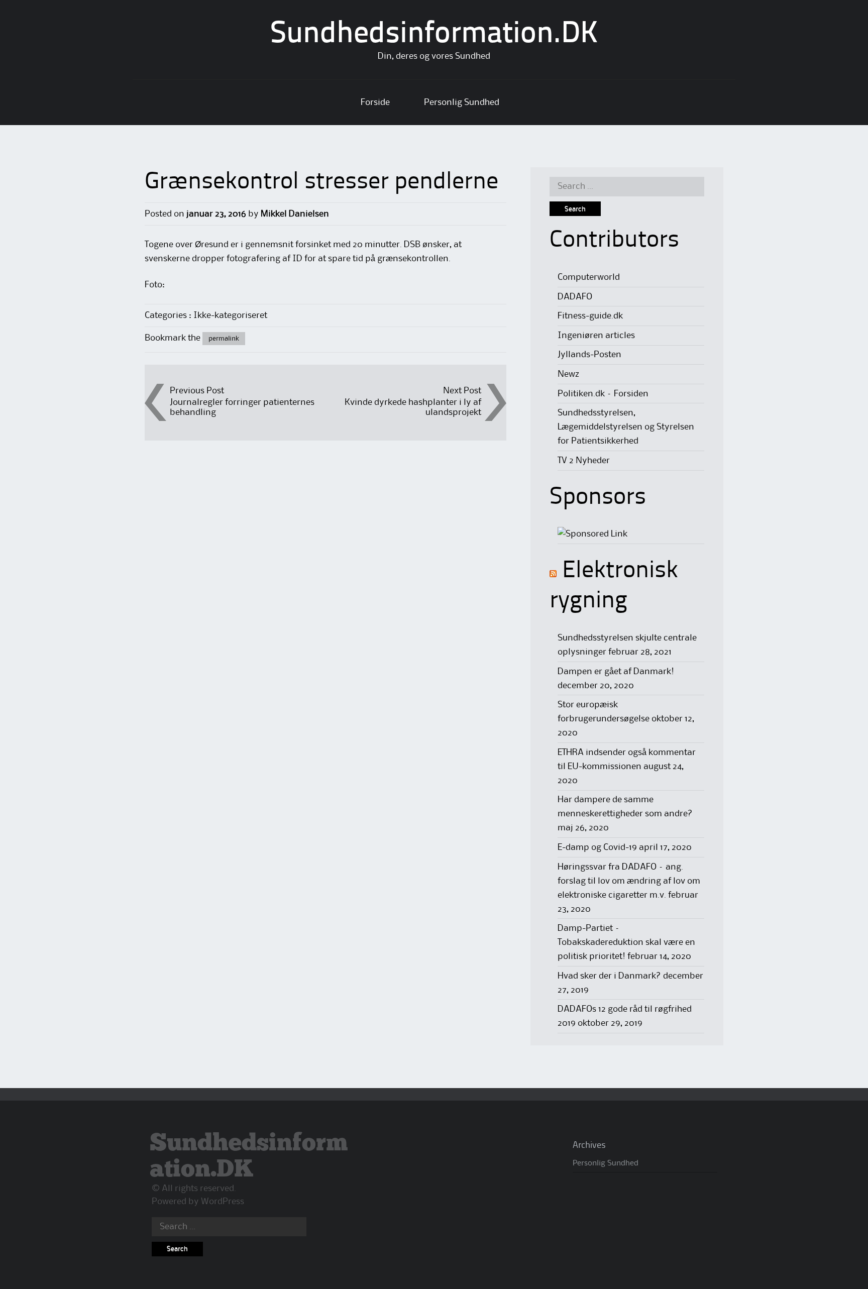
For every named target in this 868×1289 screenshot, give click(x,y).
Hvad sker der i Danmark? (609, 976)
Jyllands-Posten (589, 355)
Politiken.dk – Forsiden (603, 394)
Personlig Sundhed (461, 102)
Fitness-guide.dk (590, 316)
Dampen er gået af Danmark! (616, 672)
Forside (375, 102)
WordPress (222, 1202)
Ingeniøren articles (596, 336)
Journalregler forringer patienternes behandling (242, 407)
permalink (223, 339)
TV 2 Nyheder (584, 461)
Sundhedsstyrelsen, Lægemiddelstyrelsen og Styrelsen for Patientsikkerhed (626, 427)
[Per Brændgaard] (592, 534)
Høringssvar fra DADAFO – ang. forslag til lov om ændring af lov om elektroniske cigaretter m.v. (629, 881)
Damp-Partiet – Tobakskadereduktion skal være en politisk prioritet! (626, 942)
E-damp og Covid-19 (597, 847)
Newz (568, 374)
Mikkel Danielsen (295, 214)
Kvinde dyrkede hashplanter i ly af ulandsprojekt (413, 407)
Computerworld (589, 277)
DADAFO (575, 297)
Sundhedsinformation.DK (434, 35)
